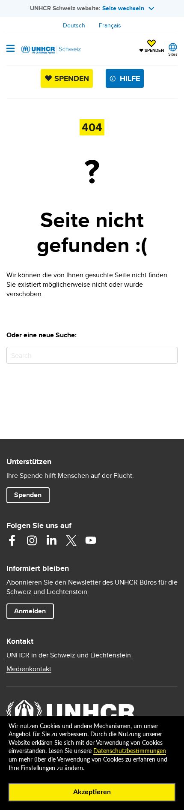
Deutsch (74, 25)
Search (169, 355)
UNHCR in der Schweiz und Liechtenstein (68, 655)
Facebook (12, 540)
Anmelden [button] (30, 611)
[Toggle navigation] (10, 49)
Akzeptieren (92, 792)
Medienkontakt (28, 669)
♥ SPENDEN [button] (151, 47)
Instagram (31, 540)
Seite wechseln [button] (123, 8)
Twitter (71, 540)
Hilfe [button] (130, 78)
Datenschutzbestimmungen (129, 751)
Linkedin (51, 540)
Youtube (90, 540)
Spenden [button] (31, 494)
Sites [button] (173, 54)
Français (110, 25)
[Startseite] (50, 50)
